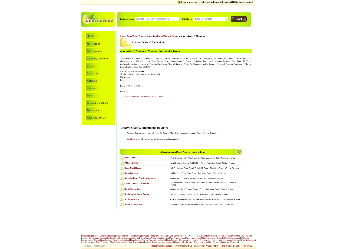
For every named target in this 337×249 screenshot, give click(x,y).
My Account (93, 43)
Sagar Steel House (132, 168)
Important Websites (229, 242)
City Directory (94, 51)
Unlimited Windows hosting (228, 238)
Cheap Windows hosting (154, 238)
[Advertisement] (168, 8)
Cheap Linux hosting (102, 240)
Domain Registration (89, 236)
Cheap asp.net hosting (188, 240)
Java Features (102, 242)
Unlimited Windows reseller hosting (216, 236)
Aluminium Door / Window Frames (162, 36)
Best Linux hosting (121, 240)
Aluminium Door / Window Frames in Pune (145, 96)
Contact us (93, 73)
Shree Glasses (131, 173)
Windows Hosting (107, 236)
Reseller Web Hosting (190, 236)
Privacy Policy (212, 246)
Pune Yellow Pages (135, 36)
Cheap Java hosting (118, 242)
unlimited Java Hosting (154, 242)
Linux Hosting (122, 236)
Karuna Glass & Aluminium (137, 183)
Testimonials (94, 110)
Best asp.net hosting (208, 240)
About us (92, 80)
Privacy (91, 88)
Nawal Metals (130, 158)
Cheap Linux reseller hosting (130, 238)
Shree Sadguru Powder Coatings (139, 178)
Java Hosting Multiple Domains (207, 242)
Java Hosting (135, 236)
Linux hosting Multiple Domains (143, 240)
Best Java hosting (136, 242)
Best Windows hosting (175, 238)
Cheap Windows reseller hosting (102, 238)
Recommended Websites (162, 246)
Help (89, 95)
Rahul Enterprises (132, 189)
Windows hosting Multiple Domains (201, 238)
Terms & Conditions (97, 102)
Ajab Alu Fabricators (133, 204)
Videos (90, 66)
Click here (131, 139)
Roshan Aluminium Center (136, 194)
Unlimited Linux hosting (167, 240)
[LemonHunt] (98, 19)
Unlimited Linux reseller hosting (179, 242)
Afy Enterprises (131, 199)
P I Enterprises (131, 163)
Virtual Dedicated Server (152, 236)
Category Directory (97, 58)
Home (90, 36)
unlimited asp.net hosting (229, 240)
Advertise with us (96, 117)
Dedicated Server (172, 236)
